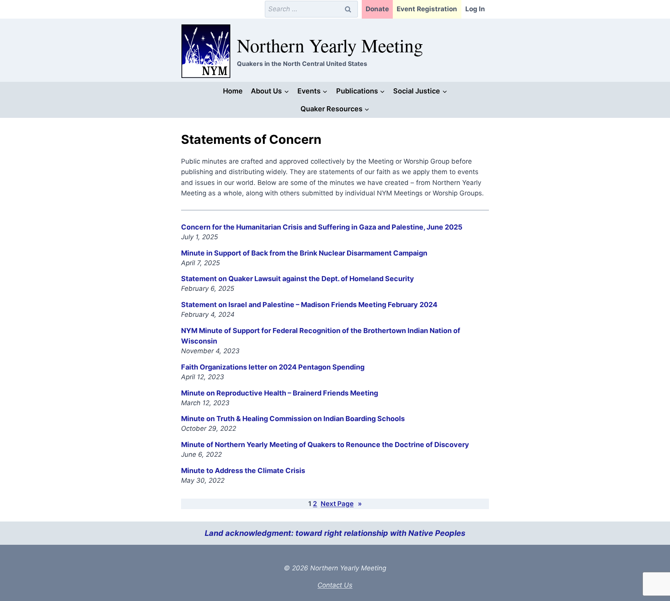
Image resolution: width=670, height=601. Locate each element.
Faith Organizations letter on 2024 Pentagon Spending (272, 367)
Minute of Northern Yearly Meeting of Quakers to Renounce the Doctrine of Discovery (325, 444)
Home (233, 91)
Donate (377, 9)
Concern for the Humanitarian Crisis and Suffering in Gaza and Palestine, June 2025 (322, 227)
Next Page (341, 504)
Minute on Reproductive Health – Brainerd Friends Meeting (279, 393)
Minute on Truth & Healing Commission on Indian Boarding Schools (293, 418)
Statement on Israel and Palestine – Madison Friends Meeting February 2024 (309, 304)
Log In (475, 9)
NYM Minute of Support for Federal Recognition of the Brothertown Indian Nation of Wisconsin (320, 335)
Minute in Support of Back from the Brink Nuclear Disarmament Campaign (304, 253)
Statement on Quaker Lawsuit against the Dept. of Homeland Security (297, 279)
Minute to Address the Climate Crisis (243, 470)
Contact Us (335, 585)
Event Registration (427, 9)
